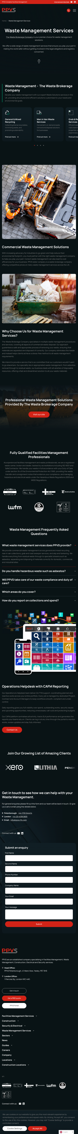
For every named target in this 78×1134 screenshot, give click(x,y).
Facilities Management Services (18, 1016)
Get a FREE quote (14, 998)
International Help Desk (61, 2)
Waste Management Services (16, 1030)
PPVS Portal (14, 1005)
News (4, 1040)
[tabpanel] (17, 124)
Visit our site (39, 414)
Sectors (6, 1035)
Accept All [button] (37, 1128)
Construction (9, 1020)
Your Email (9, 896)
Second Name (11, 863)
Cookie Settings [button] (14, 1128)
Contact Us (12, 729)
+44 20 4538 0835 (19, 816)
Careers (6, 1050)
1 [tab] (34, 145)
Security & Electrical (12, 1025)
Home (4, 21)
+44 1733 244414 (25, 813)
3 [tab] (41, 145)
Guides (5, 1045)
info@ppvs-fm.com (19, 820)
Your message (11, 907)
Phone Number (11, 874)
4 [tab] (44, 145)
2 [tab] (37, 145)
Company (6, 1055)
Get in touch (14, 991)
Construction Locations (14, 1064)
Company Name (12, 885)
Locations (7, 1060)
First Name (9, 853)
